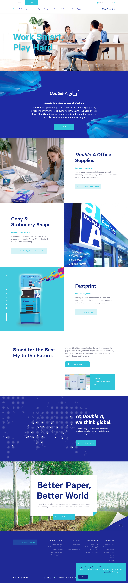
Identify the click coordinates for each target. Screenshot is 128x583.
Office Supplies (91, 186)
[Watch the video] (77, 382)
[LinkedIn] (6, 297)
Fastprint (89, 312)
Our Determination (67, 517)
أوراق (67, 127)
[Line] (6, 308)
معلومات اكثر (107, 572)
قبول (83, 577)
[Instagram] (6, 293)
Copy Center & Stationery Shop (32, 251)
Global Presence (89, 443)
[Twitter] (6, 304)
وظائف (19, 2)
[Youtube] (6, 301)
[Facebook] (6, 290)
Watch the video (99, 385)
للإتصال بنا (31, 2)
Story (78, 364)
